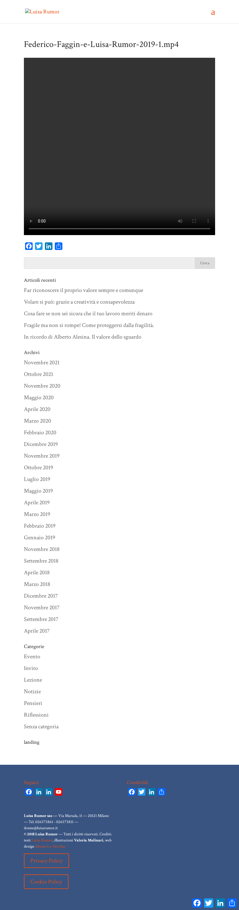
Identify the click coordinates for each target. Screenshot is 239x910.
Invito (31, 668)
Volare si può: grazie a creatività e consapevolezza (79, 302)
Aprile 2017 (37, 631)
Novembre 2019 (41, 456)
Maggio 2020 (39, 397)
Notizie (32, 691)
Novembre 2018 (41, 549)
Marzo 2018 (37, 584)
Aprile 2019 (37, 502)
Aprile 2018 (37, 572)
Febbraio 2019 (39, 526)
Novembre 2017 (41, 607)
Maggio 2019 (38, 491)
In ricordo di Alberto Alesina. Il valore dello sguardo (82, 337)
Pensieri (33, 703)
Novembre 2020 (42, 386)
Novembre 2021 (41, 362)
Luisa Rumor (41, 840)
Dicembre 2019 (41, 444)
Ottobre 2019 (38, 467)
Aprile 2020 (37, 409)
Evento (32, 656)
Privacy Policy (46, 860)
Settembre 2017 (41, 619)
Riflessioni (36, 715)
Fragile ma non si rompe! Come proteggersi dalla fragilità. (89, 325)
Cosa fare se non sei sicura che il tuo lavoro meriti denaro (88, 313)
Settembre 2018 (41, 561)
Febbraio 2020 (40, 432)
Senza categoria (41, 726)
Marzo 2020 (37, 421)
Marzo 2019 (37, 514)
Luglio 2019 (37, 479)
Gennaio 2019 (39, 537)
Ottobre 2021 (38, 374)
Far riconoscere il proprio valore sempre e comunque (83, 290)
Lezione (33, 680)
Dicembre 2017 (41, 596)
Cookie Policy (46, 882)
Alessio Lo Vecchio (50, 846)
